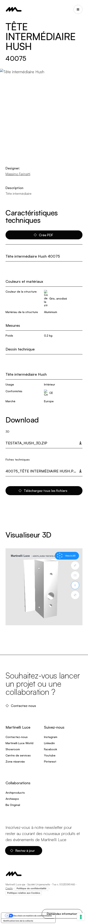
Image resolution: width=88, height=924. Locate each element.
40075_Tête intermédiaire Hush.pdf (42, 471)
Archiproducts (15, 792)
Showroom (13, 749)
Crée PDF (46, 235)
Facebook (50, 749)
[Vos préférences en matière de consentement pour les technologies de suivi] (81, 917)
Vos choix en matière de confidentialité (32, 915)
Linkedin (49, 743)
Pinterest (50, 761)
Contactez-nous (24, 706)
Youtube (49, 755)
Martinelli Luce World (19, 743)
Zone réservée (15, 761)
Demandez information (62, 913)
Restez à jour (25, 851)
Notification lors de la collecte (18, 920)
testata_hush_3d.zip (26, 443)
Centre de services (18, 755)
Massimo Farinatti (18, 174)
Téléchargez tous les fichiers (46, 491)
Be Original (13, 805)
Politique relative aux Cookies (23, 892)
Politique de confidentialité (31, 888)
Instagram (50, 737)
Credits (9, 888)
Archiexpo (12, 798)
